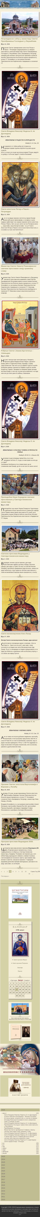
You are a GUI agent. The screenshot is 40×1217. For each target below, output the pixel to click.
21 (29, 989)
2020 (3, 1171)
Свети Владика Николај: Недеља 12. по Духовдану (20, 1123)
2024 (3, 1159)
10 (22, 871)
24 (17, 993)
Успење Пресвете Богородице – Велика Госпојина (20, 1116)
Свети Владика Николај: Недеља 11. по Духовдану (20, 1133)
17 (17, 989)
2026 (3, 1110)
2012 (3, 1194)
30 (29, 874)
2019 (3, 1174)
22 (10, 993)
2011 (3, 1197)
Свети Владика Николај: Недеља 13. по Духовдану (20, 1115)
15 (10, 989)
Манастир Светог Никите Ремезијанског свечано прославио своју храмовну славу (18, 268)
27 (26, 993)
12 (23, 986)
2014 (3, 1188)
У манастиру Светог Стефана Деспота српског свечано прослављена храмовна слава (19, 1137)
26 (23, 993)
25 (20, 993)
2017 (3, 1179)
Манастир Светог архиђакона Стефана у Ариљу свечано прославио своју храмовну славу (19, 1130)
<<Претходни (13, 980)
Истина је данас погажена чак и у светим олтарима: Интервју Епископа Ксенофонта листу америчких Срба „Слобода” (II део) (20, 1119)
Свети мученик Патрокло (20, 963)
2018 (3, 1176)
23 (14, 993)
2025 (3, 1156)
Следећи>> (27, 980)
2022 (3, 1165)
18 (20, 989)
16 (14, 989)
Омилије (20, 967)
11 (20, 986)
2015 (3, 1185)
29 (17, 996)
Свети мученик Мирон (20, 959)
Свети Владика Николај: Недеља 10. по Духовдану (20, 1135)
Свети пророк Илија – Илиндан (14, 1141)
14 (29, 986)
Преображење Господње (12, 1128)
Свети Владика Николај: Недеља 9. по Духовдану (20, 1140)
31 (23, 996)
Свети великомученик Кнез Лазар (16, 634)
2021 (3, 1168)
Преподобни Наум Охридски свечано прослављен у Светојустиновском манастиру (17, 499)
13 (26, 986)
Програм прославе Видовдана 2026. (17, 842)
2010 (3, 1199)
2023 (3, 1162)
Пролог (20, 971)
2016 (3, 1182)
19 (23, 989)
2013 (3, 1191)
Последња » (5, 876)
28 (29, 993)
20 (25, 871)
